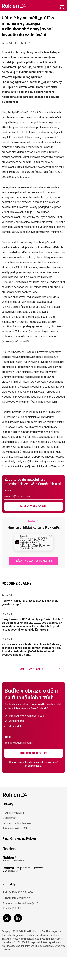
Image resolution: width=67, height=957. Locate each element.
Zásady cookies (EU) (15, 828)
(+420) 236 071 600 (21, 892)
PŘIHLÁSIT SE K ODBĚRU (33, 506)
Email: (8, 490)
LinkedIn (18, 918)
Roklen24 (7, 43)
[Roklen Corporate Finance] (23, 869)
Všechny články (31, 669)
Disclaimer (9, 817)
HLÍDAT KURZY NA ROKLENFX (33, 561)
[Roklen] (9, 848)
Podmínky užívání (13, 812)
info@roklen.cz (21, 898)
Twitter (7, 918)
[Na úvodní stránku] (14, 5)
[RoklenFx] (13, 859)
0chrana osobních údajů (17, 823)
